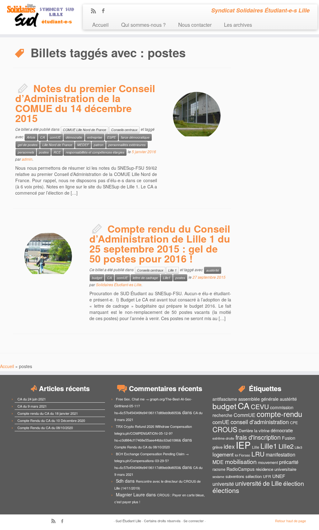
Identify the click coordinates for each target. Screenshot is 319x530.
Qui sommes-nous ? (143, 24)
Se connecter (193, 520)
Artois (31, 137)
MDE (218, 462)
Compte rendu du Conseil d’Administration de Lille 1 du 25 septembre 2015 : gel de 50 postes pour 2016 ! (159, 243)
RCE (57, 152)
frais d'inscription (258, 437)
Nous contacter (195, 24)
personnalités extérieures (126, 144)
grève (217, 447)
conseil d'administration (260, 422)
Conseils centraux (124, 129)
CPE (294, 422)
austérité (212, 270)
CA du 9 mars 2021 (32, 406)
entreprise (94, 137)
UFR (267, 476)
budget (97, 277)
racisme (218, 469)
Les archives (238, 24)
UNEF (278, 475)
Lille (255, 447)
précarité (288, 462)
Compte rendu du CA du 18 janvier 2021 (47, 413)
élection (293, 483)
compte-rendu (279, 414)
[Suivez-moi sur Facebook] (105, 11)
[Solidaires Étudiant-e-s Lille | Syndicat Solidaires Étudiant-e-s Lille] (37, 15)
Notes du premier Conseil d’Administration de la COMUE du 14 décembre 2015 (85, 103)
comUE (55, 137)
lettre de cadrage (145, 277)
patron (98, 144)
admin (27, 159)
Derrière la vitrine (254, 430)
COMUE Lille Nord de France (84, 129)
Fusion (288, 438)
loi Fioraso (242, 455)
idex (229, 446)
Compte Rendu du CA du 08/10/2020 (45, 427)
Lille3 (298, 447)
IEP (243, 444)
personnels (26, 152)
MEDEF (83, 144)
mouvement (268, 462)
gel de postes (27, 144)
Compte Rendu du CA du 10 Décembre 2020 (51, 420)
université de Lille (258, 483)
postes (44, 152)
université (223, 483)
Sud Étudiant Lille (128, 520)
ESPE (111, 137)
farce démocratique (135, 137)
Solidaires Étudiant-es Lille (118, 284)
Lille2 (286, 446)
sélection (253, 476)
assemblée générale (258, 398)
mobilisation (241, 461)
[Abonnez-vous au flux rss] (95, 11)
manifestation (280, 454)
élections (225, 490)
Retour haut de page (290, 520)
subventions (235, 476)
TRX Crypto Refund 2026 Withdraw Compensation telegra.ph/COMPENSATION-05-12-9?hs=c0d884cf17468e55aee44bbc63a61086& (153, 433)
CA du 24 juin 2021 (31, 398)
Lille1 (166, 277)
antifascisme (224, 399)
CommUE (244, 415)
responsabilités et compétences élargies (95, 152)
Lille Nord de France (57, 144)
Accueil (100, 24)
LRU (257, 453)
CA (42, 137)
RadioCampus (240, 469)
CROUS (224, 429)
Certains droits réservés (162, 520)
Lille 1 (172, 270)
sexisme (218, 476)
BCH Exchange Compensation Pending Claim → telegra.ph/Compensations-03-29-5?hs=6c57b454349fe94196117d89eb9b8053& (151, 460)
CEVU (260, 406)
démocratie (74, 137)
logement (223, 454)
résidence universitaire (276, 469)
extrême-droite (223, 438)
